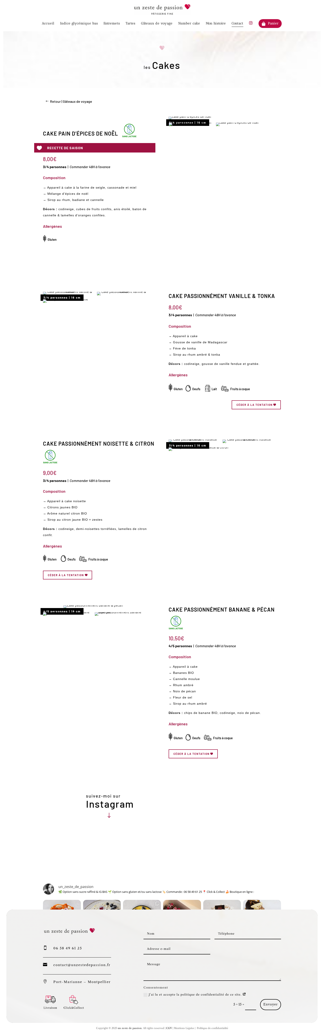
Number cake (189, 23)
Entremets (112, 23)
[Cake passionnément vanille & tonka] (68, 292)
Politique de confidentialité (212, 1028)
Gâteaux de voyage (157, 23)
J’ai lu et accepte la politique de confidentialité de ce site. (195, 994)
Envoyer (270, 1004)
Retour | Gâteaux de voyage (71, 101)
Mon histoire (216, 23)
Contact (237, 23)
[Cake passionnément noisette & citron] (193, 439)
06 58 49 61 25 (67, 948)
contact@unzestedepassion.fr (81, 965)
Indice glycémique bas (79, 23)
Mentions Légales (184, 1028)
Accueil (48, 23)
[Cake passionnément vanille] (65, 299)
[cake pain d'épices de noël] (190, 116)
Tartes (130, 23)
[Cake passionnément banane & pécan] (93, 605)
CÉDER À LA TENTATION (254, 404)
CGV (169, 1028)
